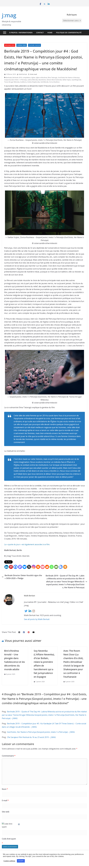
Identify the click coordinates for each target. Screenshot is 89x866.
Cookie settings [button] (9, 861)
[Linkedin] (6, 567)
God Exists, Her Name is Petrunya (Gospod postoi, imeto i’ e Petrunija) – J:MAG (41, 732)
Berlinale (9, 78)
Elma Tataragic (52, 78)
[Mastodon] (20, 567)
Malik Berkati (23, 74)
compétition (27, 78)
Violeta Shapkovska (33, 82)
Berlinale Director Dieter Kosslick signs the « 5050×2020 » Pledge (23, 577)
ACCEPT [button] (20, 860)
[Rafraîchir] (19, 823)
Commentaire (8, 756)
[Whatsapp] (52, 567)
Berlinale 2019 (9, 45)
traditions (23, 82)
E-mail (5, 800)
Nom (5, 789)
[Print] (38, 567)
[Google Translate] (61, 567)
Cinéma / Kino (21, 45)
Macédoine (42, 80)
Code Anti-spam (9, 838)
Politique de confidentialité (68, 32)
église (33, 78)
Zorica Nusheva (54, 82)
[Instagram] (34, 567)
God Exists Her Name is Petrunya (68, 78)
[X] (29, 567)
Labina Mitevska (32, 80)
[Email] (56, 567)
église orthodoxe (41, 78)
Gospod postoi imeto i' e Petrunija (15, 80)
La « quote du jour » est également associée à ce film (26, 544)
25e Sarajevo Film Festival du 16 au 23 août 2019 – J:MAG (31, 737)
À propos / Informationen (20, 32)
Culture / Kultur (34, 45)
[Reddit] (47, 567)
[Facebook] (15, 567)
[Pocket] (43, 567)
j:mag (9, 15)
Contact (40, 32)
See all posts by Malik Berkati (36, 619)
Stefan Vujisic (66, 80)
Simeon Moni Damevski (54, 80)
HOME (49, 32)
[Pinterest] (11, 567)
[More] (65, 567)
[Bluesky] (24, 567)
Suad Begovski (76, 80)
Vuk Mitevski (44, 82)
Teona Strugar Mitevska (11, 82)
